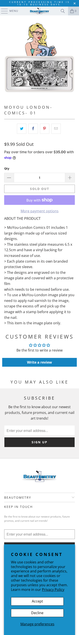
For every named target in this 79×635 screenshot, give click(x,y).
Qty (6, 168)
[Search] (63, 11)
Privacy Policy (53, 589)
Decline (37, 612)
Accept (37, 601)
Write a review (39, 362)
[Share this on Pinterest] (44, 129)
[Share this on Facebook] (33, 129)
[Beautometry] (39, 11)
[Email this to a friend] (56, 129)
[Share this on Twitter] (21, 129)
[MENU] (2, 11)
